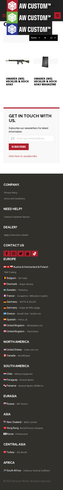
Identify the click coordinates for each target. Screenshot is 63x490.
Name (34, 38)
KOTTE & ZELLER (28, 302)
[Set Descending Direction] (45, 38)
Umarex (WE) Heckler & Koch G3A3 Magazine (45, 81)
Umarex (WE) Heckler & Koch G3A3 (17, 81)
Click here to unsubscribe (23, 156)
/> (53, 5)
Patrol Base (33, 331)
